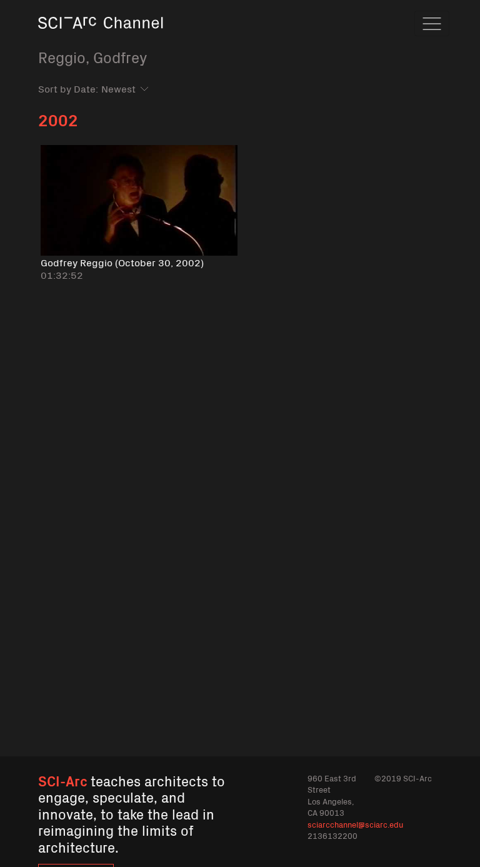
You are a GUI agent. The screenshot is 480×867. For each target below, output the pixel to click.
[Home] (100, 40)
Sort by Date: (68, 88)
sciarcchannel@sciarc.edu (355, 824)
